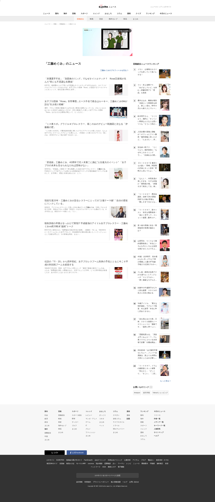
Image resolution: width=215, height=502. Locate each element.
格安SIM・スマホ (162, 460)
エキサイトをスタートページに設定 (107, 475)
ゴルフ (74, 425)
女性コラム (117, 419)
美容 (166, 463)
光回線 (61, 463)
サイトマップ (159, 432)
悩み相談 (99, 463)
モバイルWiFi (81, 463)
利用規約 (87, 482)
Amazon (137, 393)
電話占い (151, 460)
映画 (91, 19)
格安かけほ (70, 463)
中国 (46, 436)
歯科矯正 (160, 463)
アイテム (136, 460)
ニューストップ (156, 7)
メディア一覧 (159, 422)
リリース (157, 415)
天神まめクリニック (115, 460)
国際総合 (48, 433)
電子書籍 (121, 467)
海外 (65, 13)
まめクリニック (100, 460)
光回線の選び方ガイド (74, 460)
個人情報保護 (115, 482)
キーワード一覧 (159, 425)
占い (114, 463)
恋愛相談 (107, 463)
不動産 (152, 463)
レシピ (128, 463)
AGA (104, 467)
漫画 (129, 13)
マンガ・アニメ (91, 419)
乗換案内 (144, 463)
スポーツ (84, 13)
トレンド (96, 13)
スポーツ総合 (77, 415)
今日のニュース (166, 13)
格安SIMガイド (52, 463)
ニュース (46, 13)
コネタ (101, 419)
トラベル (116, 425)
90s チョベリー (118, 429)
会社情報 (79, 482)
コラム (119, 13)
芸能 (74, 13)
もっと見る (164, 381)
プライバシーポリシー (101, 482)
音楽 (101, 19)
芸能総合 (80, 19)
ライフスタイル (118, 422)
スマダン (116, 415)
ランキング (150, 13)
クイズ (138, 13)
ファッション (90, 432)
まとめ (135, 19)
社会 (46, 415)
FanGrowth (88, 460)
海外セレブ (113, 19)
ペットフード (95, 467)
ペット (101, 425)
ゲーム (88, 422)
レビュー (89, 415)
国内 (57, 13)
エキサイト (167, 7)
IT (86, 425)
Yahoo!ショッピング (160, 393)
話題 (128, 419)
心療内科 (127, 460)
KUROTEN (60, 460)
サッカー (75, 422)
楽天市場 (146, 393)
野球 (73, 419)
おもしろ (108, 13)
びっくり (102, 415)
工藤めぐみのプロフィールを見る (113, 70)
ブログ (143, 460)
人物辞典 (157, 429)
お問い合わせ (134, 482)
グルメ (88, 429)
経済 (46, 419)
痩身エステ (112, 467)
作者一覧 (157, 419)
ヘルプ (156, 436)
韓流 (125, 19)
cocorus (91, 463)
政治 (46, 422)
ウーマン (121, 463)
